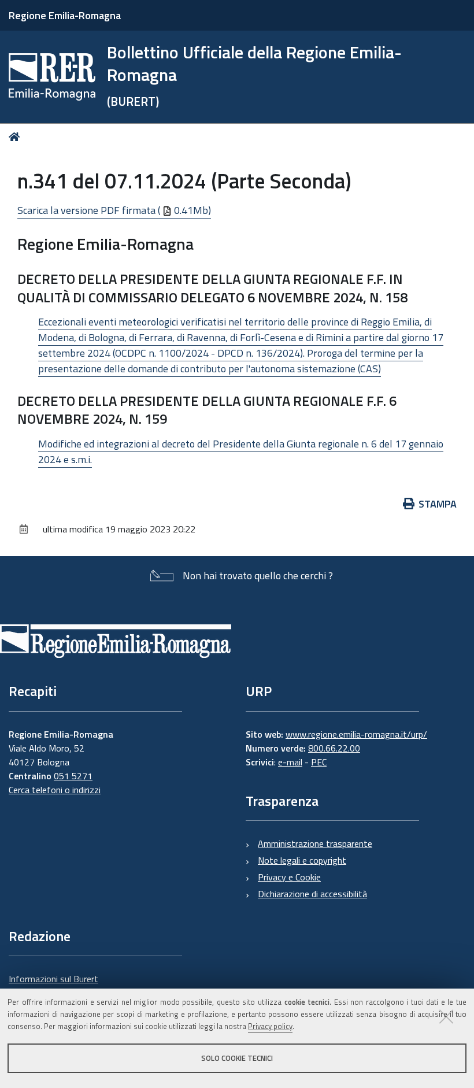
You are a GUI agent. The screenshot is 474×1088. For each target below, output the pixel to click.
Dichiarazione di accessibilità (312, 894)
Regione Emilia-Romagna (65, 15)
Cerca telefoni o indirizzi (55, 790)
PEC (319, 762)
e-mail (290, 762)
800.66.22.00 (334, 748)
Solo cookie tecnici (237, 1058)
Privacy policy (270, 1026)
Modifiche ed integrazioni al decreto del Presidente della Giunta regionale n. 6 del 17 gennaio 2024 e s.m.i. (240, 451)
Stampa (438, 504)
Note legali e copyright (302, 860)
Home (16, 137)
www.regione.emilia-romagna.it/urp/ (356, 734)
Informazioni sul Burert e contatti (53, 986)
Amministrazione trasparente (315, 843)
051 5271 (73, 776)
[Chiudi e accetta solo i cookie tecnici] (446, 1016)
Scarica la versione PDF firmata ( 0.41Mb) (114, 210)
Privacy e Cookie (289, 877)
